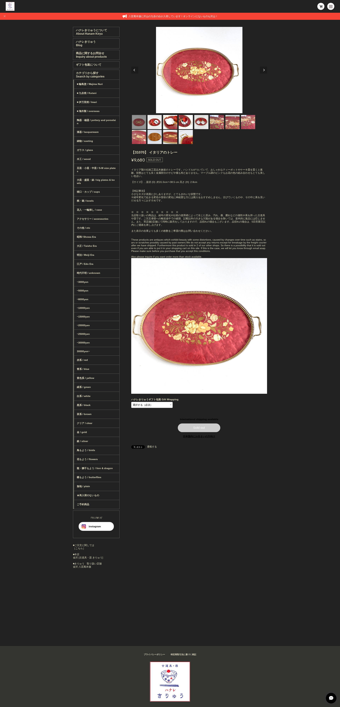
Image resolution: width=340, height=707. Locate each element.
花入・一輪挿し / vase (89, 209)
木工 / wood (84, 159)
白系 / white (83, 396)
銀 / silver (82, 441)
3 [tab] (170, 122)
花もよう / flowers (87, 459)
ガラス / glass (85, 150)
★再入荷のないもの (88, 495)
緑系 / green (84, 387)
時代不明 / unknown (88, 273)
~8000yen (82, 299)
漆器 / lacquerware (88, 132)
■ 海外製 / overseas (88, 111)
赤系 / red (82, 360)
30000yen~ (83, 351)
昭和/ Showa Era (86, 236)
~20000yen (83, 325)
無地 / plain (83, 486)
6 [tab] (217, 122)
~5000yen (82, 290)
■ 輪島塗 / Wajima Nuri (90, 84)
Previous (134, 70)
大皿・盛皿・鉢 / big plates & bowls (96, 181)
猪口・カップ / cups (88, 191)
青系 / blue (83, 369)
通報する (152, 446)
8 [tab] (248, 122)
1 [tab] (139, 122)
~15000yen (83, 316)
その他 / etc (83, 227)
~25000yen (83, 334)
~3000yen (82, 282)
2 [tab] (155, 122)
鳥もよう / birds (86, 450)
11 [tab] (170, 137)
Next (263, 70)
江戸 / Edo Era (85, 263)
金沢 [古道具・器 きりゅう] (88, 557)
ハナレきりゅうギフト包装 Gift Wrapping (154, 399)
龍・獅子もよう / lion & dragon (95, 468)
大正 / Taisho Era (87, 245)
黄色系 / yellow (85, 378)
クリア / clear (84, 423)
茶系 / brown (84, 414)
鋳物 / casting (85, 141)
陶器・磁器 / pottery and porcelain (96, 122)
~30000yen (83, 342)
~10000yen (83, 308)
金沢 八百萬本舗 (82, 566)
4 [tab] (186, 122)
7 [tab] (232, 122)
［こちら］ (79, 548)
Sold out (199, 427)
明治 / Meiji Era (85, 254)
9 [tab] (139, 137)
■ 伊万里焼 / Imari (87, 102)
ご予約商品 (83, 504)
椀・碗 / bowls (85, 200)
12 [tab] (186, 137)
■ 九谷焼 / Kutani (87, 93)
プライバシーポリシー (154, 654)
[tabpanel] (199, 70)
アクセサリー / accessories (92, 218)
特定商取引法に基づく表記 (183, 654)
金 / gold (82, 432)
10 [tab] (155, 137)
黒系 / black (83, 405)
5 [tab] (201, 122)
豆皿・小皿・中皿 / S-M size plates (96, 170)
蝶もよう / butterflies (89, 477)
